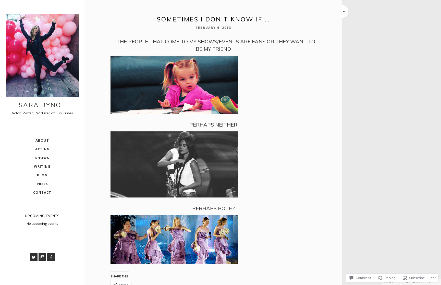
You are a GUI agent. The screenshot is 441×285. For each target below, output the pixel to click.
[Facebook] (51, 257)
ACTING (42, 149)
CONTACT (42, 192)
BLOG (42, 175)
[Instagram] (42, 257)
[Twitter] (34, 257)
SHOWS (42, 157)
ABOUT (42, 140)
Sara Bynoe (42, 105)
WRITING (42, 166)
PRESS (42, 183)
